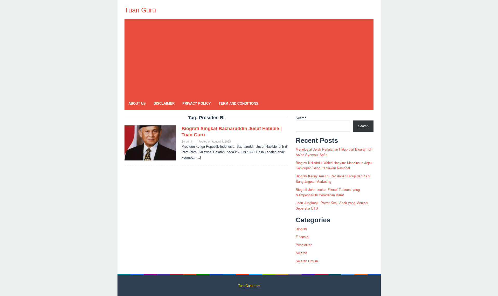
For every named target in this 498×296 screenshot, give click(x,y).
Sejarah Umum (307, 260)
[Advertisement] (249, 58)
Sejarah (301, 252)
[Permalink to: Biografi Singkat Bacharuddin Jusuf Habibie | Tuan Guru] (150, 142)
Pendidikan (304, 244)
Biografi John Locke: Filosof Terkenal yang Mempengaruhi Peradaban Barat (328, 192)
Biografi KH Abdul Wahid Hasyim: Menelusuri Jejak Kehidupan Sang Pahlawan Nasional (334, 165)
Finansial (302, 236)
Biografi (301, 228)
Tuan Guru (140, 10)
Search (301, 117)
